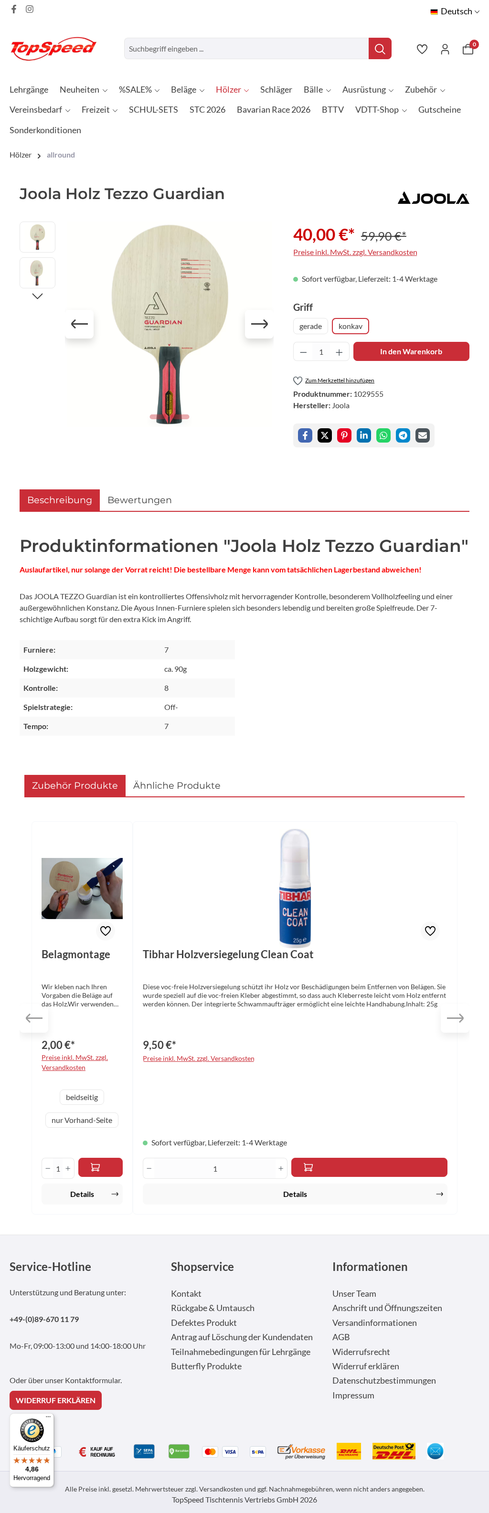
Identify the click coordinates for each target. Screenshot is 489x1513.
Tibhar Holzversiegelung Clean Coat (228, 954)
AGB (341, 1337)
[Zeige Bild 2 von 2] (180, 416)
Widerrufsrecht (361, 1352)
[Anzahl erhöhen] (340, 351)
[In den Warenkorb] (369, 1167)
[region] (147, 324)
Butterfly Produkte (206, 1366)
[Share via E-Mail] (422, 435)
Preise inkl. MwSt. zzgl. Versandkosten (355, 251)
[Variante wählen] (100, 1167)
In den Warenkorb (411, 351)
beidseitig (82, 1096)
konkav (350, 325)
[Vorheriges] (79, 324)
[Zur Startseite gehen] (57, 48)
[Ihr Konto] (445, 48)
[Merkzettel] (422, 48)
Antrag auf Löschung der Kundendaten (242, 1337)
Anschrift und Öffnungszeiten (387, 1308)
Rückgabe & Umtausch (213, 1308)
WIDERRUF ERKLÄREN (56, 1400)
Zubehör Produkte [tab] (75, 785)
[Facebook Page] (14, 9)
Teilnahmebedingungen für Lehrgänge (240, 1352)
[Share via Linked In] (364, 435)
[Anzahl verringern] (303, 351)
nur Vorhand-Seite (82, 1119)
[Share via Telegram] (403, 435)
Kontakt (186, 1294)
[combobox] (246, 48)
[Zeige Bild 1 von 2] (157, 416)
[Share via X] (325, 435)
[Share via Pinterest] (344, 435)
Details (82, 1193)
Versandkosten (221, 1489)
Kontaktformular (92, 1380)
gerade (310, 325)
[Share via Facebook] (305, 435)
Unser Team (354, 1294)
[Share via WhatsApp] (383, 435)
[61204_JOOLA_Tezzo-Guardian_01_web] (169, 324)
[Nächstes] (259, 324)
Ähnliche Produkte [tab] (177, 785)
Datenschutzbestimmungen (384, 1380)
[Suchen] (380, 48)
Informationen (370, 1266)
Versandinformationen (374, 1323)
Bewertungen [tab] (139, 500)
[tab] (60, 500)
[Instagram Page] (29, 9)
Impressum (353, 1395)
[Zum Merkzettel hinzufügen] (105, 931)
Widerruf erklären (365, 1366)
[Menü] (48, 1419)
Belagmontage (76, 954)
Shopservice (202, 1266)
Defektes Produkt (204, 1323)
